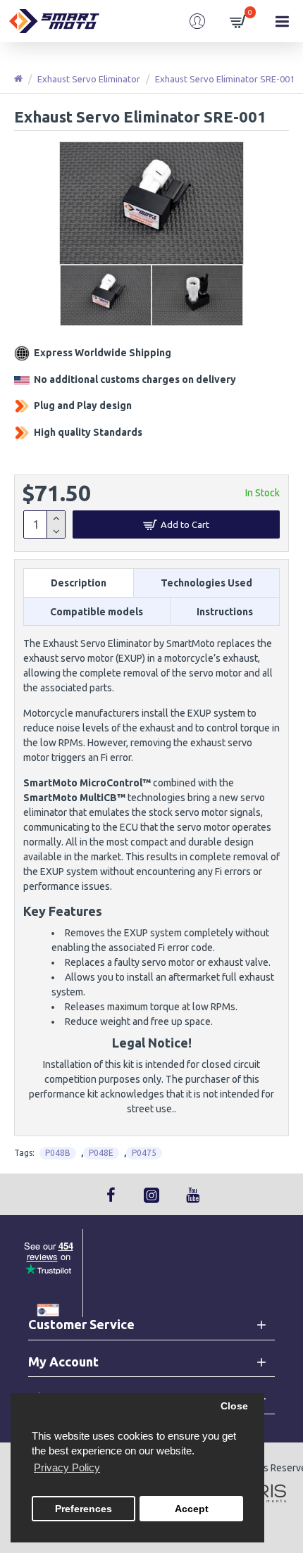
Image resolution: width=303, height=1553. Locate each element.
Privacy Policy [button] (67, 1467)
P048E (101, 1152)
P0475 (144, 1152)
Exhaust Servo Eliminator (88, 79)
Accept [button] (192, 1509)
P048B (57, 1152)
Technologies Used (206, 583)
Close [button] (234, 1406)
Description (78, 583)
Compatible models (96, 611)
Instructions (225, 611)
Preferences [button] (83, 1509)
